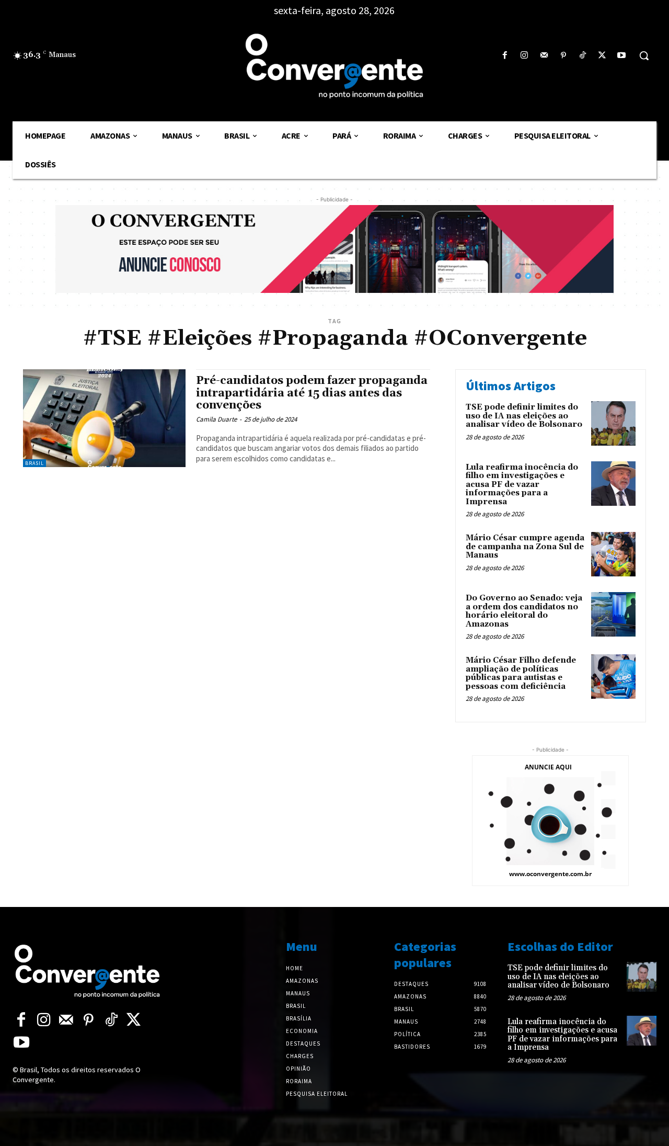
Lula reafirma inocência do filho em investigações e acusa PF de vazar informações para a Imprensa (522, 484)
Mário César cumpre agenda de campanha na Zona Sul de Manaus (525, 546)
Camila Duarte (216, 419)
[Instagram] (524, 56)
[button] (643, 55)
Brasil (34, 463)
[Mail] (544, 56)
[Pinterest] (563, 56)
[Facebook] (505, 56)
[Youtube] (622, 56)
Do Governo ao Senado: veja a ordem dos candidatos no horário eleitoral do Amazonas (524, 611)
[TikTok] (582, 56)
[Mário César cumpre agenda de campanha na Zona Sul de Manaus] (613, 554)
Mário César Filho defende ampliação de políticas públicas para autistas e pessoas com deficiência (521, 673)
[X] (602, 56)
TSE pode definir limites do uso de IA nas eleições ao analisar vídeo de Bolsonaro (524, 415)
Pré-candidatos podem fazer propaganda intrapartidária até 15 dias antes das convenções (312, 393)
